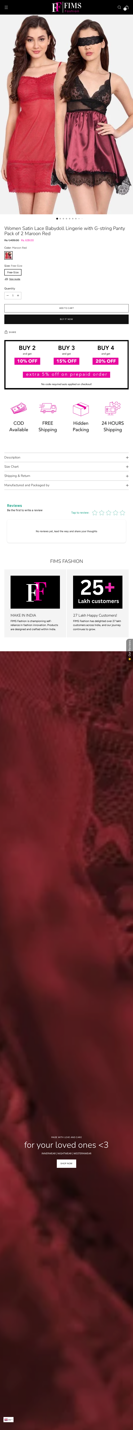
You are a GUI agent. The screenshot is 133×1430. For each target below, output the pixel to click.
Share (12, 332)
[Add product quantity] (18, 295)
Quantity (9, 288)
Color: (15, 247)
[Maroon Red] (8, 255)
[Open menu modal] (6, 7)
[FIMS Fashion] (66, 7)
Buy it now (66, 319)
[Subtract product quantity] (8, 295)
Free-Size (13, 272)
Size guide (14, 279)
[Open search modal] (119, 7)
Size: (13, 265)
